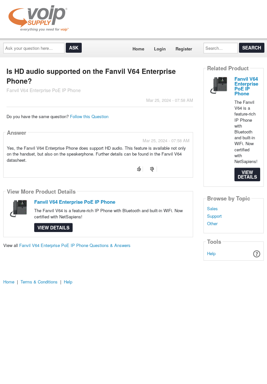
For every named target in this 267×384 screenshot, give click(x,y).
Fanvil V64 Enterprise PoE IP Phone (74, 201)
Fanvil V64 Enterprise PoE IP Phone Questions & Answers (75, 245)
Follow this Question (89, 116)
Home (138, 49)
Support (214, 216)
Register (184, 49)
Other (212, 223)
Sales (212, 208)
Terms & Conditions (39, 282)
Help (211, 253)
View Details (53, 227)
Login (160, 49)
